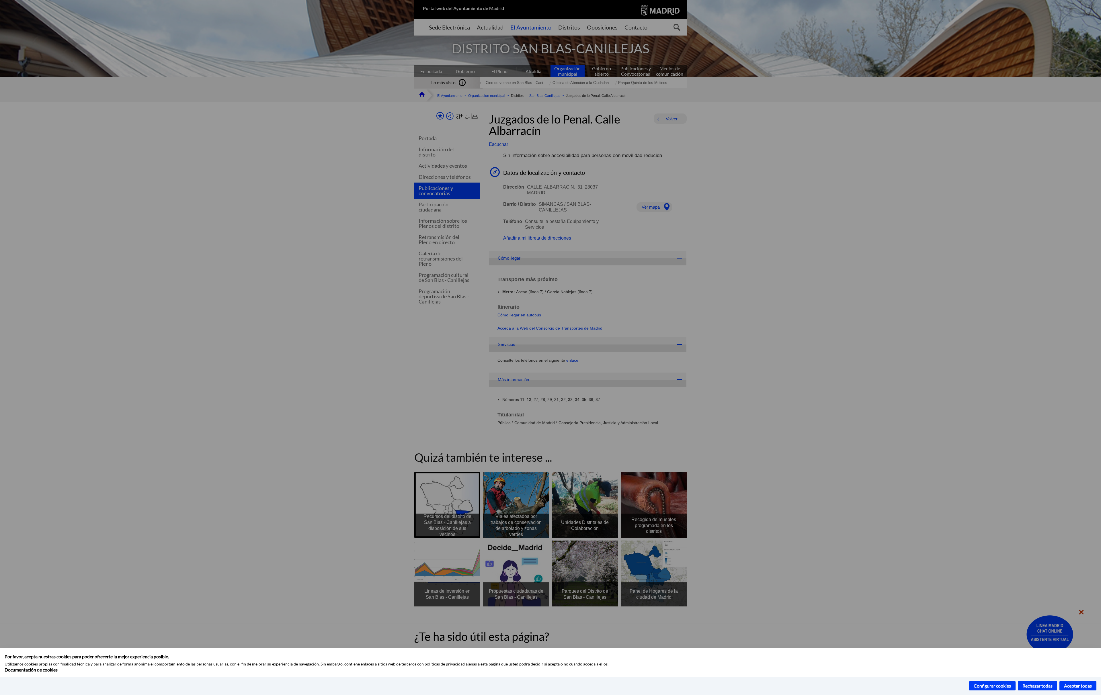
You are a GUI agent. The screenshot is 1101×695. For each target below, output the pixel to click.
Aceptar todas (1078, 685)
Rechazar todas (1037, 685)
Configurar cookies (992, 685)
